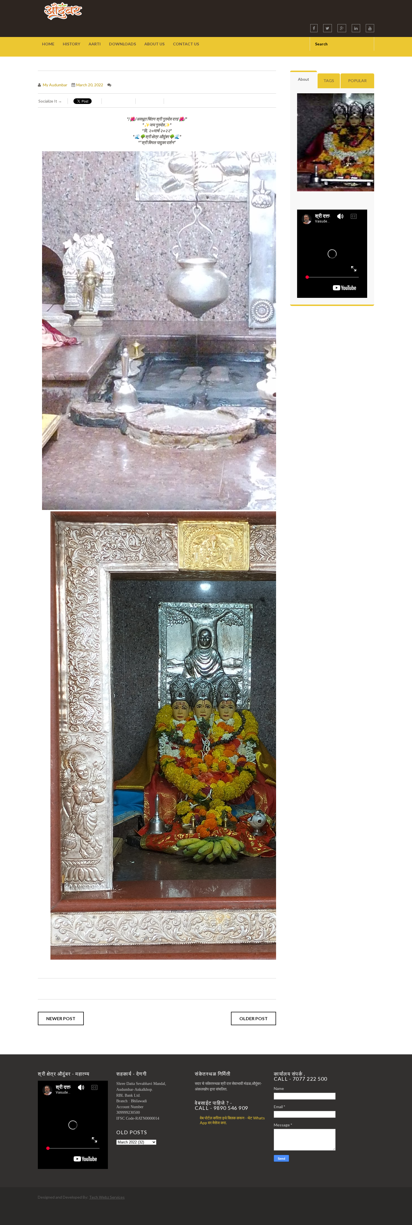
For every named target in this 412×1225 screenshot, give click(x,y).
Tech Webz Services (107, 1197)
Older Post (253, 1018)
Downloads (122, 43)
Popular (357, 80)
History (71, 43)
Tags (328, 80)
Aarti (95, 43)
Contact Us (186, 43)
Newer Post (60, 1018)
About (303, 79)
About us (154, 43)
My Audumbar (54, 84)
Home (48, 43)
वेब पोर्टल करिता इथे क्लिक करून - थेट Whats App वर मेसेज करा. (232, 1120)
